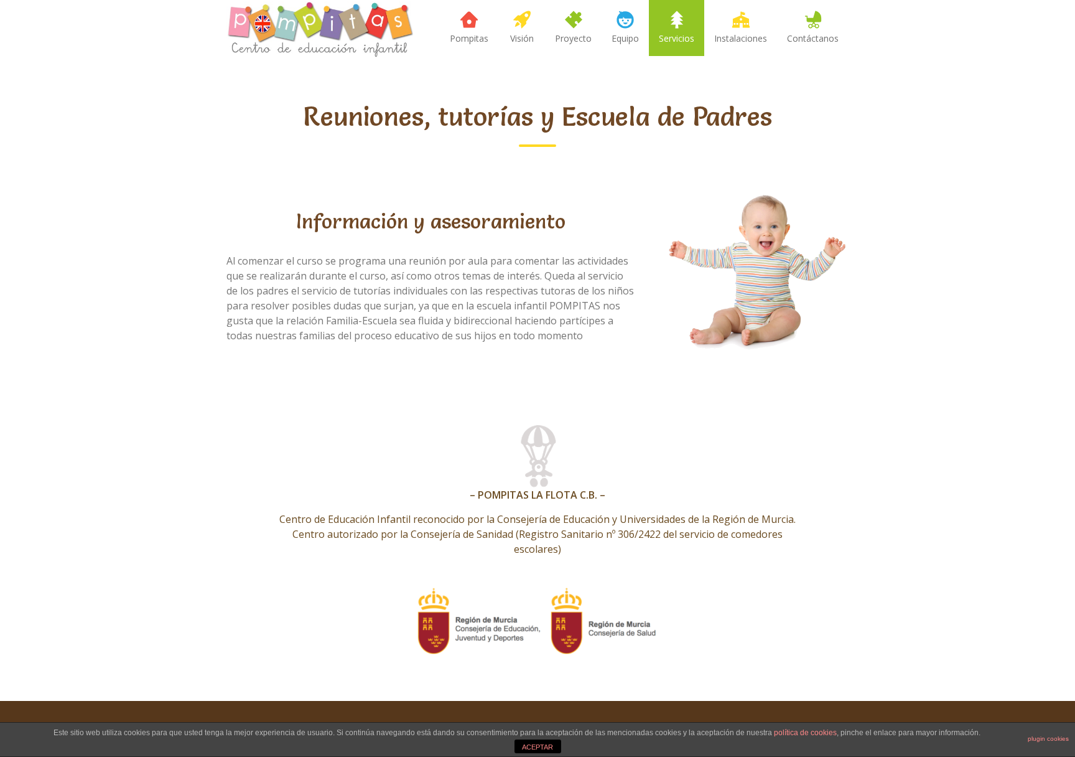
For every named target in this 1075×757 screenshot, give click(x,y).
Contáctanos (813, 38)
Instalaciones (740, 38)
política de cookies (805, 732)
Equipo (625, 38)
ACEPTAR (537, 747)
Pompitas (469, 38)
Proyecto (573, 38)
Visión (522, 38)
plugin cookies (1048, 738)
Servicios (676, 38)
